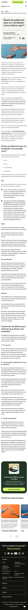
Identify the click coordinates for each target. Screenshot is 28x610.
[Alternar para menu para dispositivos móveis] (25, 2)
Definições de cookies (9, 604)
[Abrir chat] (24, 606)
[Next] (17, 536)
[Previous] (11, 536)
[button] (12, 559)
